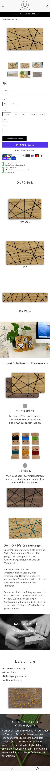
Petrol (24, 114)
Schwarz (6, 114)
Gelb (41, 114)
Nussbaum (16, 104)
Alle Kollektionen (8, 19)
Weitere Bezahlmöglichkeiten (25, 150)
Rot (5, 119)
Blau (16, 114)
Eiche (6, 104)
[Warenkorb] (46, 6)
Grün (33, 114)
